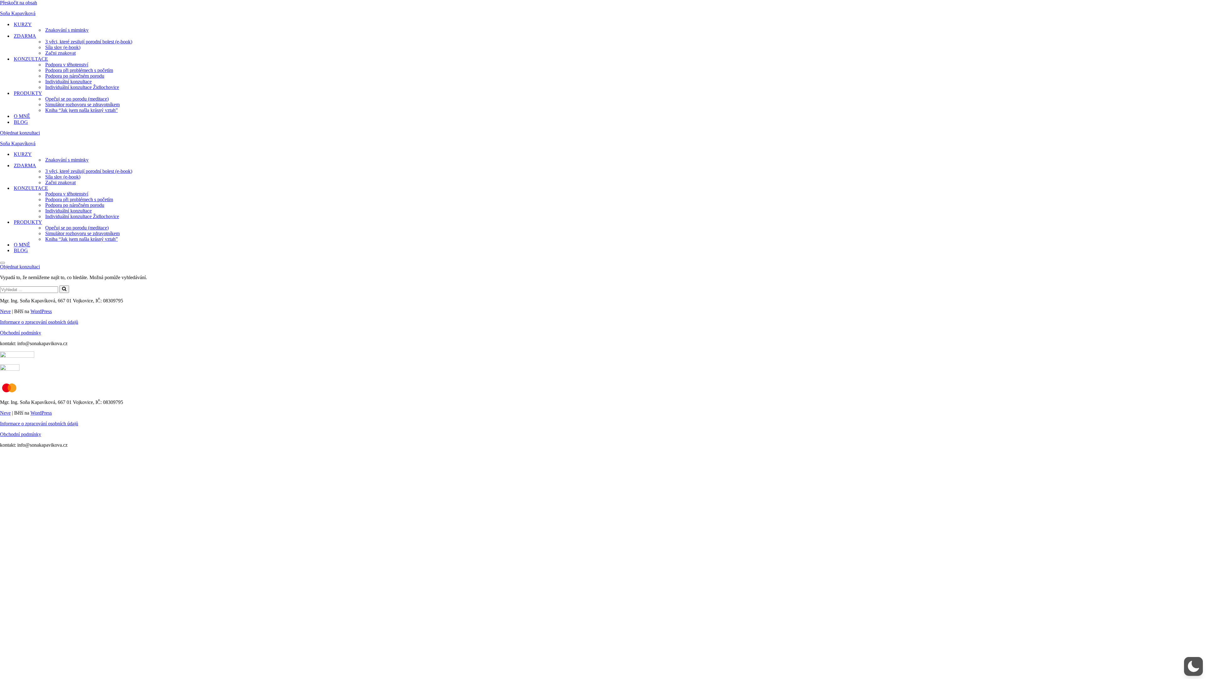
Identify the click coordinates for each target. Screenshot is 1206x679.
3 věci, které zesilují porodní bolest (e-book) (88, 41)
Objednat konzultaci (20, 132)
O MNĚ (22, 116)
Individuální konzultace (68, 81)
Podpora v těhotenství (66, 64)
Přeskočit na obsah (18, 2)
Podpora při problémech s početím (79, 70)
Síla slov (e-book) (62, 47)
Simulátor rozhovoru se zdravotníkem (82, 104)
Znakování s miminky (67, 30)
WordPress (41, 311)
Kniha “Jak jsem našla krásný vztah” (81, 110)
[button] (1193, 666)
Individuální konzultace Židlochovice (82, 87)
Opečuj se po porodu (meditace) (77, 99)
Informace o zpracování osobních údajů (39, 322)
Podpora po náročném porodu (74, 76)
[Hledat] (64, 289)
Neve (5, 311)
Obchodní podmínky (20, 332)
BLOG (21, 122)
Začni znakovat (60, 53)
